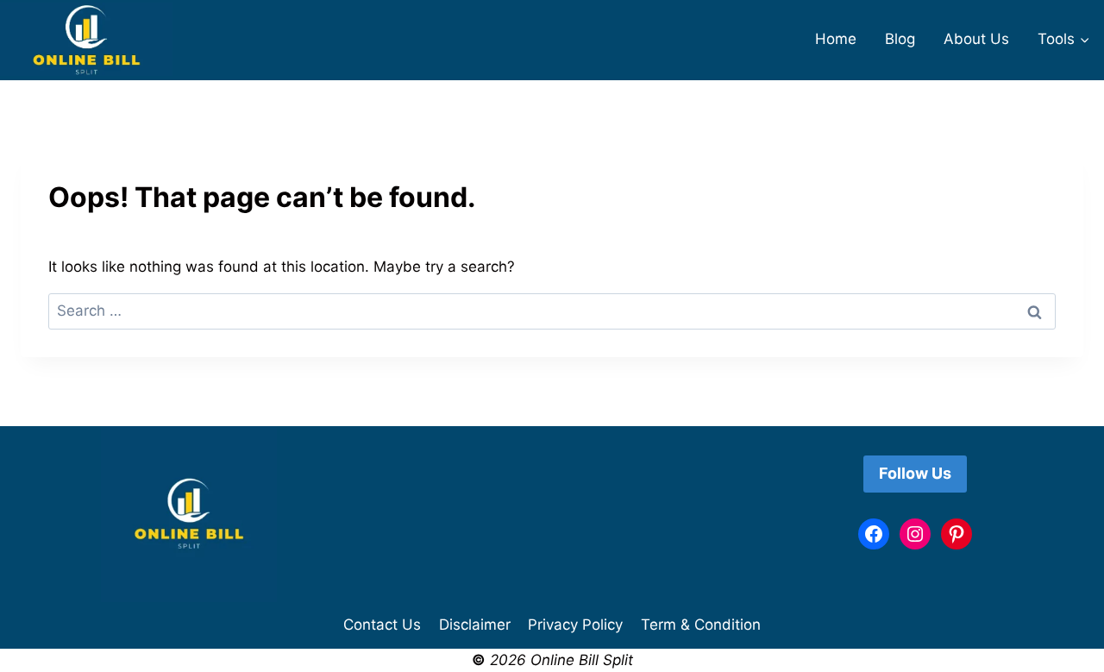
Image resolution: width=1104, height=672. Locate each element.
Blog (900, 38)
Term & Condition (701, 624)
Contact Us (382, 624)
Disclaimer (475, 624)
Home (835, 38)
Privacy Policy (575, 624)
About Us (976, 38)
